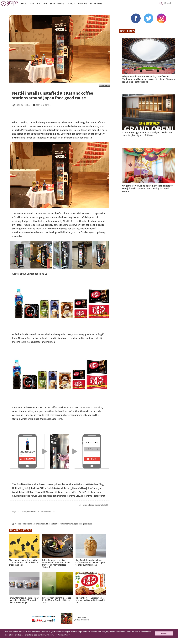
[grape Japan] (13, 524)
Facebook (136, 18)
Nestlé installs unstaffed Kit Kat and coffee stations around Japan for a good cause (52, 95)
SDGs (49, 511)
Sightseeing (57, 3)
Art (45, 3)
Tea (54, 511)
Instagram (161, 18)
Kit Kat (36, 511)
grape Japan (9, 4)
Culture (35, 3)
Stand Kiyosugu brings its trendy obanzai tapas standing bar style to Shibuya (147, 134)
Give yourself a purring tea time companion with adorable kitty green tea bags (24, 562)
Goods (71, 3)
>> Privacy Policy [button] (62, 635)
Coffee (30, 511)
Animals (82, 3)
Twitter (148, 18)
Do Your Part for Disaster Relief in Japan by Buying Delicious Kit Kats (90, 600)
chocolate (22, 511)
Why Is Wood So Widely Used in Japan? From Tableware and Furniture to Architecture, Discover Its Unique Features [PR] (148, 79)
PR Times (107, 85)
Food (24, 3)
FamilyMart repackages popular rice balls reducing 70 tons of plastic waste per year (24, 600)
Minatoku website (92, 407)
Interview (96, 3)
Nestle (43, 511)
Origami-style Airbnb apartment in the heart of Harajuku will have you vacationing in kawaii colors (147, 188)
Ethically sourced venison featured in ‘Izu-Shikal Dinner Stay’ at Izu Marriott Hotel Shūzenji (56, 563)
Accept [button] (164, 633)
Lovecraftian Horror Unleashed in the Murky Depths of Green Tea (56, 600)
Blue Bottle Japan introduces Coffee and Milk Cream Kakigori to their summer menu (90, 562)
